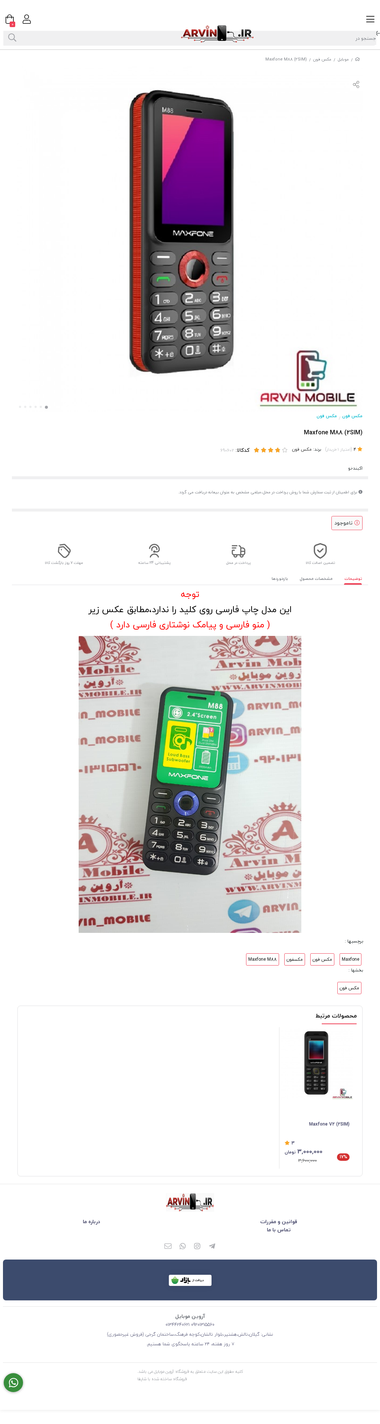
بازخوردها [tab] (280, 578)
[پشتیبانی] (13, 1382)
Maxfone (350, 959)
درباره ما (91, 1221)
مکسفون (294, 959)
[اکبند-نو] (317, 1063)
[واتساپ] (182, 1247)
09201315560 (202, 1325)
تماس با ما (279, 1229)
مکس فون (322, 59)
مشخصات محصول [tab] (316, 578)
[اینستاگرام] (197, 1247)
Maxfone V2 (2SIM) (329, 1124)
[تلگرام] (212, 1247)
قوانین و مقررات (278, 1221)
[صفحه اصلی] (357, 59)
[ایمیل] (167, 1247)
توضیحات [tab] (353, 578)
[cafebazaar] (190, 1280)
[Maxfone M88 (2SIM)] (190, 1202)
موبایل (343, 59)
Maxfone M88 (262, 959)
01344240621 (178, 1325)
